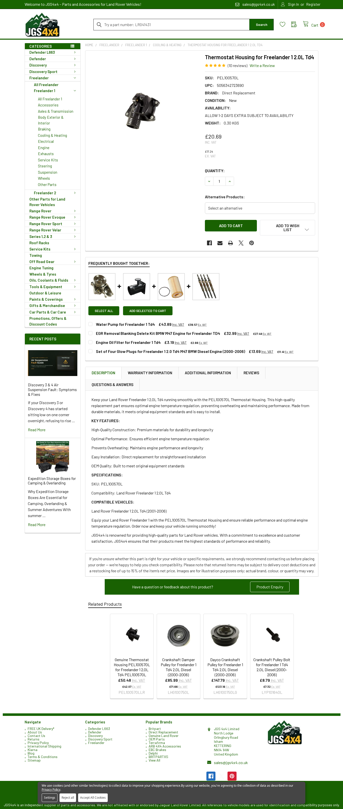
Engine (43, 147)
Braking (44, 129)
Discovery (38, 65)
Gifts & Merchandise (47, 305)
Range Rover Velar (45, 230)
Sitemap (34, 760)
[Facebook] (209, 242)
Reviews (251, 372)
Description (103, 372)
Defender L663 (42, 52)
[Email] (219, 242)
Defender (37, 58)
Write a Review (262, 65)
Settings (49, 797)
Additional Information (208, 372)
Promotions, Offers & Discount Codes (48, 321)
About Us (35, 732)
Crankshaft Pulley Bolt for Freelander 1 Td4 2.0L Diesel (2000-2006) (271, 667)
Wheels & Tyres (42, 274)
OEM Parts (157, 739)
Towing (35, 255)
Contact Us (36, 735)
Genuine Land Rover (164, 735)
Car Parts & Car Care (47, 312)
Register (313, 4)
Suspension (47, 172)
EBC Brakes (157, 750)
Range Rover (40, 211)
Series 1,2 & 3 (40, 236)
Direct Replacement (163, 732)
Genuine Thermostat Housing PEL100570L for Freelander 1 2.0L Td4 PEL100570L (132, 667)
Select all (104, 311)
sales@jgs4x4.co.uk (231, 762)
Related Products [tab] (105, 604)
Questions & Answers (112, 384)
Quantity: (215, 170)
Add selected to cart (147, 311)
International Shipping (44, 746)
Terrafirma (157, 742)
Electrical (46, 141)
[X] (241, 242)
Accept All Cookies (93, 797)
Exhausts (46, 153)
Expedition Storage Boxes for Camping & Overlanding (52, 480)
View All (154, 760)
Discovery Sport (43, 71)
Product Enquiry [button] (269, 586)
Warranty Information (150, 372)
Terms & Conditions (43, 757)
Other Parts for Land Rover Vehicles (47, 202)
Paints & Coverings (46, 299)
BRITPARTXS (158, 757)
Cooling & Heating (52, 135)
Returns (33, 739)
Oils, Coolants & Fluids (48, 280)
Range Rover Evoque (47, 217)
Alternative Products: (225, 196)
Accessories (48, 105)
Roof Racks (39, 242)
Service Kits (48, 160)
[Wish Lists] (285, 24)
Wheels (44, 178)
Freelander (39, 78)
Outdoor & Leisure (45, 293)
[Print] (230, 242)
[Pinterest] (251, 242)
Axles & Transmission (55, 111)
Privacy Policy (38, 742)
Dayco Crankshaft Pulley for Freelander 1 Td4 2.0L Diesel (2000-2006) (225, 667)
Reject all (68, 797)
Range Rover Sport (45, 223)
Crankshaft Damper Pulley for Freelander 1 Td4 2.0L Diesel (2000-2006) (178, 667)
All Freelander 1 (50, 99)
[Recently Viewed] (297, 24)
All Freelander (46, 84)
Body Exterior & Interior (51, 120)
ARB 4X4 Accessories (165, 746)
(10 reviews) (237, 65)
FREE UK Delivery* (41, 728)
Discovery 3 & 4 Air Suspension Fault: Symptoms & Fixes (52, 390)
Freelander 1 (44, 90)
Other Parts (47, 184)
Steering (45, 166)
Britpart (155, 728)
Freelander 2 (45, 193)
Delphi (153, 753)
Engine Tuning (41, 268)
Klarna (32, 750)
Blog (31, 753)
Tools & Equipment (45, 286)
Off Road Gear (41, 261)
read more (36, 429)
